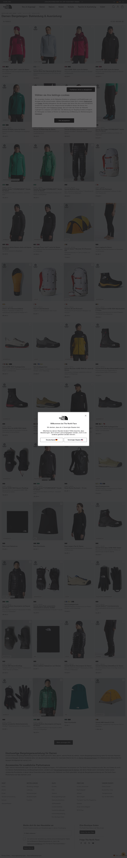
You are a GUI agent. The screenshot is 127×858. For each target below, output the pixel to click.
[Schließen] (85, 415)
